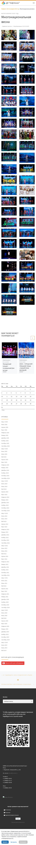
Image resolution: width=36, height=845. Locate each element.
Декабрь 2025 (5, 438)
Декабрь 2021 (5, 567)
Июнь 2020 (4, 615)
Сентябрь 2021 (5, 575)
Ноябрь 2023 (4, 505)
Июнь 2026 (4, 424)
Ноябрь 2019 (4, 634)
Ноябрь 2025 (4, 441)
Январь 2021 (4, 596)
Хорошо (7, 812)
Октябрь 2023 (5, 508)
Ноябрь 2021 (4, 570)
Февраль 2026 (5, 432)
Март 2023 (4, 527)
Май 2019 (3, 650)
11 (7, 396)
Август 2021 (4, 578)
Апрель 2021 (4, 588)
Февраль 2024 (5, 497)
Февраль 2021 (5, 594)
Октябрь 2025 (5, 443)
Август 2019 (4, 642)
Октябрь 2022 (5, 540)
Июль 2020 (4, 613)
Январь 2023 (4, 532)
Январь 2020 (4, 629)
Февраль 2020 (5, 626)
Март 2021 (4, 591)
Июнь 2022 (4, 551)
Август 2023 (4, 513)
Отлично (8, 809)
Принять (5, 842)
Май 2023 (3, 521)
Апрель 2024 (4, 492)
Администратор (7, 26)
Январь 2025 (4, 467)
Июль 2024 (4, 483)
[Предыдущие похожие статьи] (28, 338)
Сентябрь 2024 (5, 478)
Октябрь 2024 (5, 475)
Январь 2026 (4, 435)
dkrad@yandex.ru (13, 773)
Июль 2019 (4, 645)
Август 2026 (4, 422)
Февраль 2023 (5, 529)
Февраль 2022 (5, 562)
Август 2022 (4, 545)
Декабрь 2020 (5, 599)
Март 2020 (4, 623)
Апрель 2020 (4, 621)
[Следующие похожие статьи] (33, 338)
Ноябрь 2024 (4, 473)
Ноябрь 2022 (4, 537)
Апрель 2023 (4, 524)
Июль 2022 (4, 548)
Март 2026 (4, 430)
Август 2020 (4, 610)
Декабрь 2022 (5, 535)
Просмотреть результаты (18, 822)
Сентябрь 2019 (5, 640)
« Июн (3, 410)
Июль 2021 (4, 580)
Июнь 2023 (4, 519)
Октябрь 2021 (5, 572)
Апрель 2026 (4, 427)
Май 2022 (3, 553)
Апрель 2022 (4, 556)
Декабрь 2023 (5, 502)
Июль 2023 (4, 516)
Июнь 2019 (4, 648)
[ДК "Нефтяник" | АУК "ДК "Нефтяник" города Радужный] (3, 2)
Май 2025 (3, 457)
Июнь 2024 (4, 486)
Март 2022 (4, 559)
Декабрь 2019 (5, 632)
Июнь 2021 (4, 583)
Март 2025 (4, 462)
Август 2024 (4, 481)
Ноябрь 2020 (4, 602)
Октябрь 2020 (5, 605)
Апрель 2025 (4, 459)
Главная (3, 9)
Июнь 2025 (4, 454)
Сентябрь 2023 (5, 510)
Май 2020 (3, 618)
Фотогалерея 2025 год (13, 9)
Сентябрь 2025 (5, 446)
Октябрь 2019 (5, 637)
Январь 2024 (4, 500)
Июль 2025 (4, 451)
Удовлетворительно (12, 815)
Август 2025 (4, 449)
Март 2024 (4, 494)
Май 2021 (3, 586)
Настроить (14, 842)
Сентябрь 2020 (5, 607)
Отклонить (23, 842)
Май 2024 (3, 489)
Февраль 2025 (5, 465)
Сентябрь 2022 (5, 543)
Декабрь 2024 (5, 470)
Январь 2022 (4, 564)
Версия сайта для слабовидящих (14, 663)
